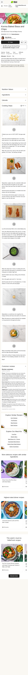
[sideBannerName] (14, 77)
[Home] (2, 6)
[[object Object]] (21, 42)
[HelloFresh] (14, 2)
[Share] (25, 42)
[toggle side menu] (2, 2)
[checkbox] (1, 34)
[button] (14, 95)
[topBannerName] (14, 10)
